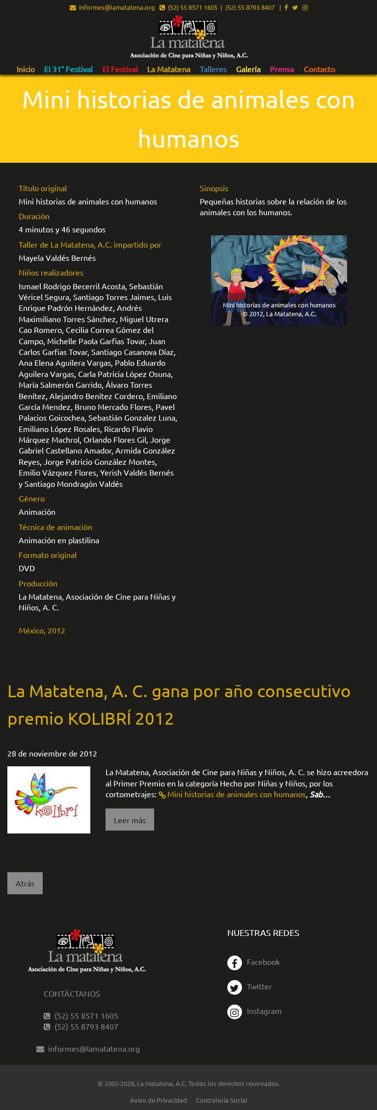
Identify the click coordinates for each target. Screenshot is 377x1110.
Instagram (264, 1010)
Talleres (213, 69)
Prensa (282, 69)
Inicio (26, 69)
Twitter (259, 986)
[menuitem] (26, 68)
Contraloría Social (221, 1100)
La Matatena (168, 69)
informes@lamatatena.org (115, 7)
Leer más (130, 820)
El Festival (120, 69)
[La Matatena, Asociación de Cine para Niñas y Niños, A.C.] (188, 37)
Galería (248, 69)
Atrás (25, 883)
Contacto (319, 69)
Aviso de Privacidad (158, 1100)
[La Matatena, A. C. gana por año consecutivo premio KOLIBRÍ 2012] (48, 799)
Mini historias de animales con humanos (236, 794)
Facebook (263, 961)
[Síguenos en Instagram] (305, 7)
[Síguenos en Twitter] (295, 7)
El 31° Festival (68, 69)
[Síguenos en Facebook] (286, 7)
